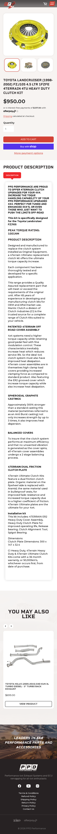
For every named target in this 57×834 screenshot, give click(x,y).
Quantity (8, 122)
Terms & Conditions (29, 793)
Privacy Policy (29, 806)
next (11, 626)
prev (5, 626)
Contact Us (28, 809)
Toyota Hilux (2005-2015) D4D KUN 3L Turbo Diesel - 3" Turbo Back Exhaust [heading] (27, 686)
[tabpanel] (28, 381)
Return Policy (29, 802)
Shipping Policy (28, 799)
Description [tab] (12, 175)
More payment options (28, 153)
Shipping (7, 116)
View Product (28, 704)
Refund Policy (28, 796)
